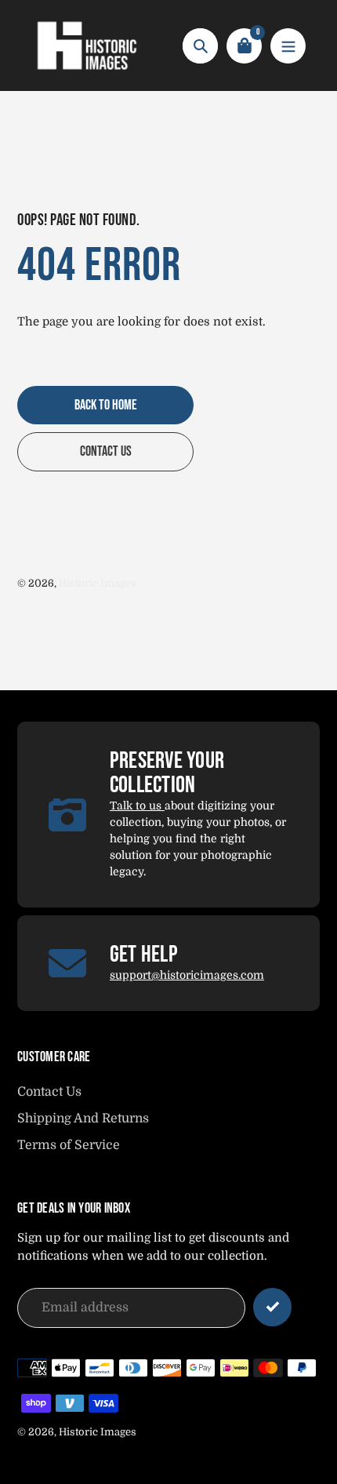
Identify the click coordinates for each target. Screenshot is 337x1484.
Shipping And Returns (83, 1118)
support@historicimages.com (187, 975)
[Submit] (272, 1307)
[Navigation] (288, 46)
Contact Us (49, 1092)
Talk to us (137, 805)
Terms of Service (68, 1145)
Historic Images (97, 583)
